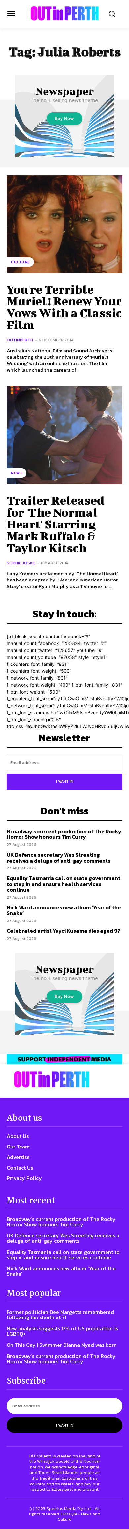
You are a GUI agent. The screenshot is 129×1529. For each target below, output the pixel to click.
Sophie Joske (21, 563)
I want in (64, 781)
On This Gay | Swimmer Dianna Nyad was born (62, 1345)
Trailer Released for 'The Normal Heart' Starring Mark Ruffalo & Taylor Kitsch (55, 523)
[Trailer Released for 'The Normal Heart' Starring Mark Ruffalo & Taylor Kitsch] (64, 435)
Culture (20, 262)
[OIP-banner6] (64, 1059)
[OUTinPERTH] (64, 13)
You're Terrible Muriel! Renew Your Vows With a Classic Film (64, 306)
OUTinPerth (20, 340)
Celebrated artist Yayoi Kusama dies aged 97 (63, 931)
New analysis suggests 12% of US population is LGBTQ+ (62, 1331)
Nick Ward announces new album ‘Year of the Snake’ (64, 910)
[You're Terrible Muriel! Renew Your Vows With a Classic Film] (64, 224)
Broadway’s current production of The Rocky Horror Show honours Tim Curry (64, 834)
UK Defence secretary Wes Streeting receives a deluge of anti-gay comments (58, 857)
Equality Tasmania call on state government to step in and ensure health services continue (63, 883)
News (16, 473)
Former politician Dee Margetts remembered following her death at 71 (60, 1314)
